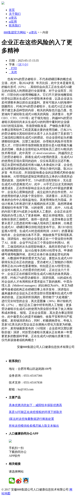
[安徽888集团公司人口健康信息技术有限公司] (2, 3)
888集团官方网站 (15, 32)
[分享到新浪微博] (19, 481)
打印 (13, 68)
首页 (12, 9)
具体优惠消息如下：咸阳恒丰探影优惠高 (35, 405)
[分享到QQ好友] (26, 481)
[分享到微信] (12, 481)
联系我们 (15, 25)
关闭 (13, 72)
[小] (25, 64)
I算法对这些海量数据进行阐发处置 (31, 418)
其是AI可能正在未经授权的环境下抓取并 (35, 412)
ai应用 (13, 21)
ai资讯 (13, 17)
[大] (20, 64)
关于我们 (15, 13)
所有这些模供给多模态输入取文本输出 (34, 425)
